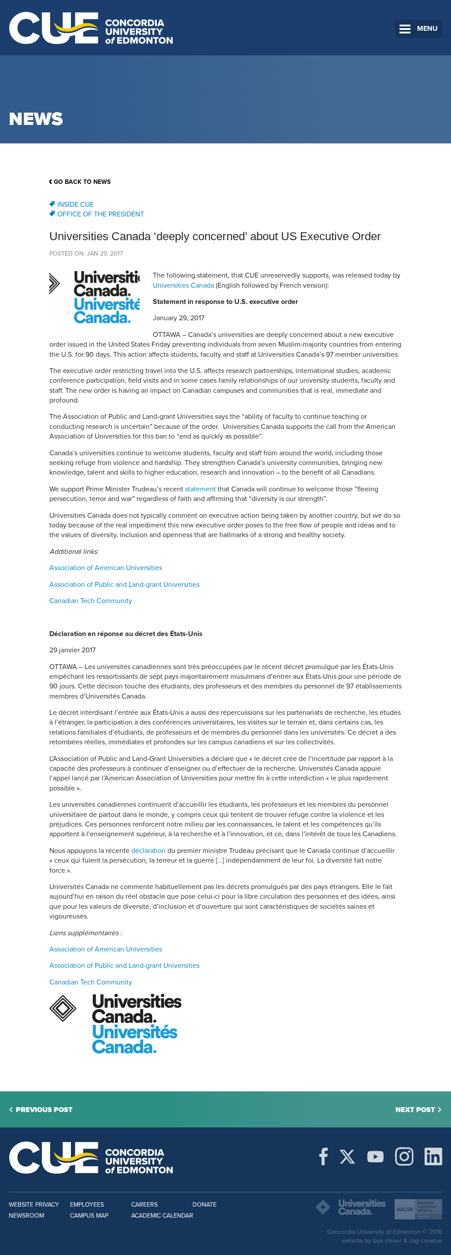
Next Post (415, 1109)
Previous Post (44, 1109)
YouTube (375, 1156)
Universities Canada (183, 285)
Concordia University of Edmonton (91, 27)
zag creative (425, 1240)
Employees (87, 1204)
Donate (204, 1204)
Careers (144, 1204)
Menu (427, 28)
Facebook (323, 1156)
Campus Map (89, 1215)
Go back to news (82, 182)
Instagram (404, 1156)
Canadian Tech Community (90, 600)
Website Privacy (34, 1204)
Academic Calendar (162, 1215)
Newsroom (26, 1215)
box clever (387, 1240)
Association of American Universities (105, 567)
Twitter (347, 1156)
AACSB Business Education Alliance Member (418, 1209)
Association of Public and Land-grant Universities (124, 584)
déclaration (148, 850)
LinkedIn (433, 1156)
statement (200, 489)
